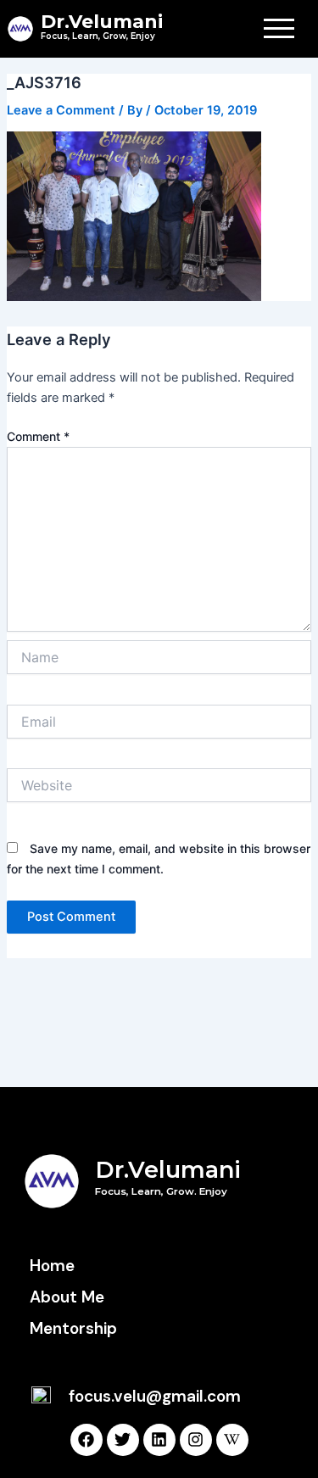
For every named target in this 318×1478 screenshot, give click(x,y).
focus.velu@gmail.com (155, 1396)
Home (52, 1265)
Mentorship (73, 1328)
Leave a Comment (61, 110)
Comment (38, 436)
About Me (67, 1297)
